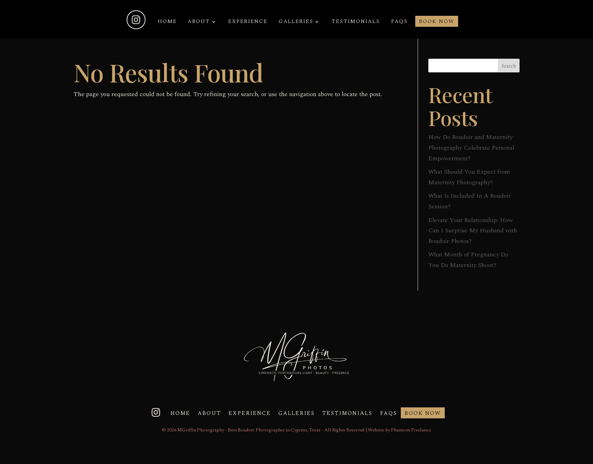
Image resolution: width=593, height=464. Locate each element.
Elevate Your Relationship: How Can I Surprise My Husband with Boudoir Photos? (472, 231)
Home (167, 22)
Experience (247, 22)
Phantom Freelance (411, 430)
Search (509, 66)
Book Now (436, 22)
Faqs (399, 22)
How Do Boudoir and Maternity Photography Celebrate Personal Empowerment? (471, 147)
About (199, 22)
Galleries (296, 22)
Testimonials (356, 22)
